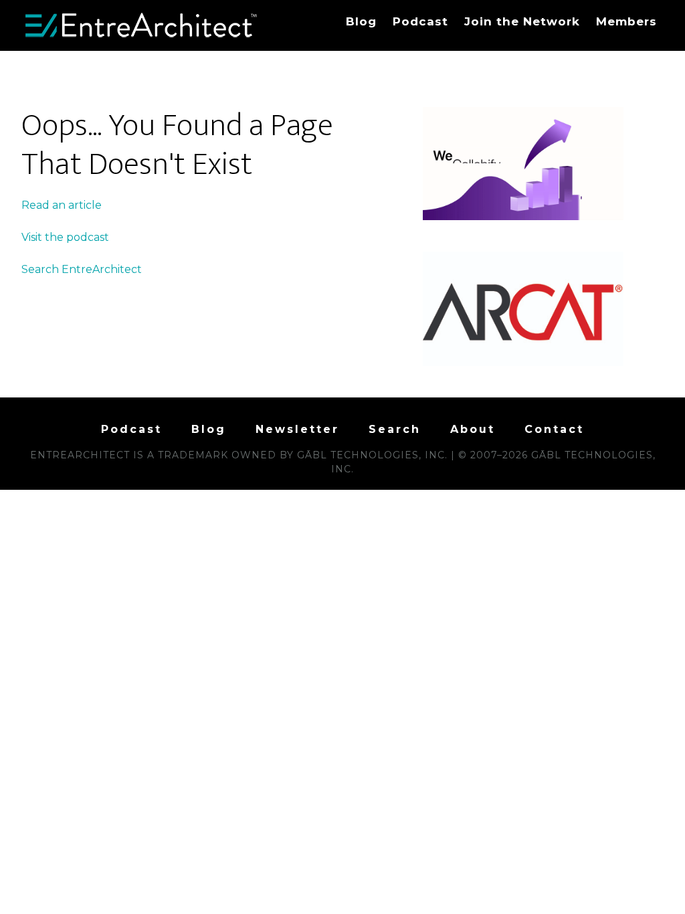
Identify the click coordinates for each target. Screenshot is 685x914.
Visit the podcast (65, 237)
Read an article (61, 205)
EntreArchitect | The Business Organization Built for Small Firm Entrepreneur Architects (141, 25)
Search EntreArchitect (81, 269)
